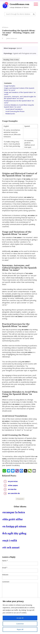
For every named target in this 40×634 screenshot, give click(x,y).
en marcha (12, 489)
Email (4, 567)
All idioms (5, 27)
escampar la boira (13, 512)
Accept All (20, 618)
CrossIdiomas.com (19, 4)
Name (5, 560)
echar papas (13, 485)
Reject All (20, 629)
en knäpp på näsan (14, 526)
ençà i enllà (9, 540)
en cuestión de (14, 493)
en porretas (13, 481)
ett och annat (11, 547)
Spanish (20, 499)
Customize (20, 624)
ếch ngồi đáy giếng (14, 533)
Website (5, 574)
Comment (5, 582)
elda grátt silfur (12, 519)
